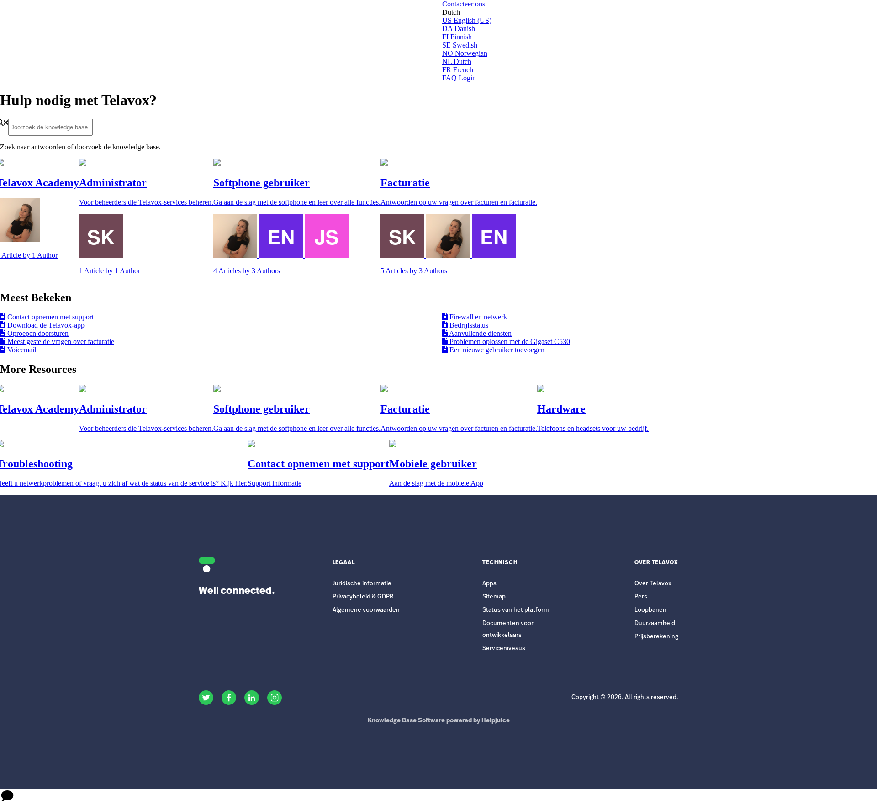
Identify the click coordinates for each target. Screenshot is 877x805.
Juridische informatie (362, 584)
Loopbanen (650, 610)
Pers (640, 597)
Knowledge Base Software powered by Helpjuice (439, 721)
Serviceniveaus (503, 648)
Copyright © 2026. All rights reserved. (624, 697)
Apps (489, 584)
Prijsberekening (656, 637)
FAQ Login (459, 78)
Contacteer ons (463, 4)
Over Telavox (652, 584)
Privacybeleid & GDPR (363, 597)
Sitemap (494, 597)
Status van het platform (515, 610)
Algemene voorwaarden (366, 610)
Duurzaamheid (654, 623)
